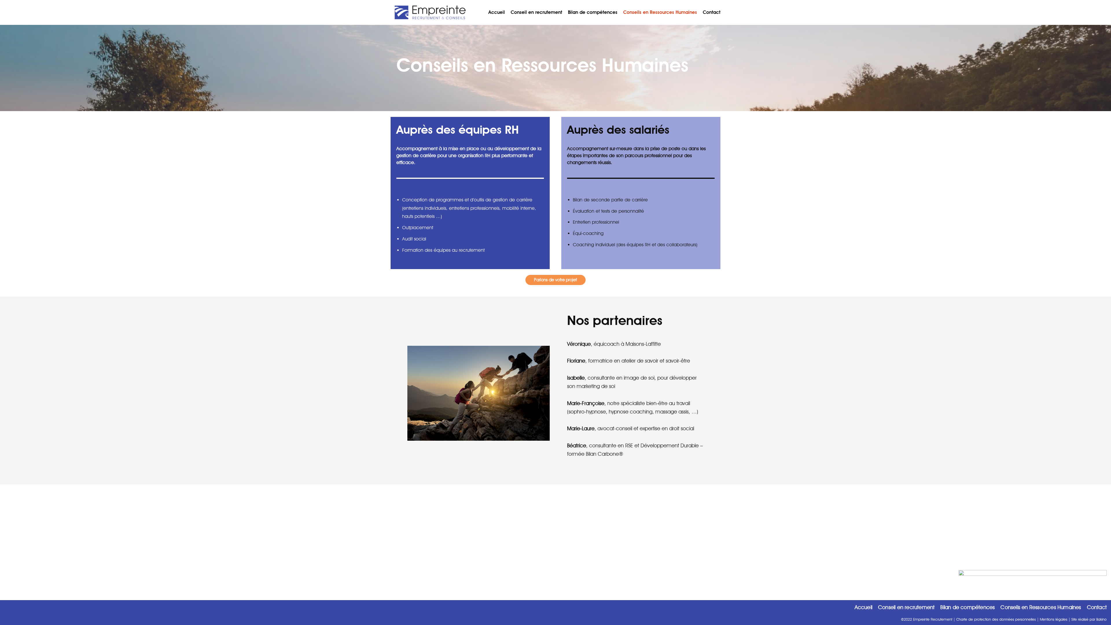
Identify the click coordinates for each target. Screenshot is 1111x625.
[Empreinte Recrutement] (429, 12)
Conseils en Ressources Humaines (660, 12)
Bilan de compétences (592, 12)
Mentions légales (1053, 619)
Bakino (1101, 619)
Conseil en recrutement (536, 12)
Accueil (496, 12)
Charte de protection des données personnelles (996, 619)
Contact (711, 12)
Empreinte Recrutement (932, 619)
